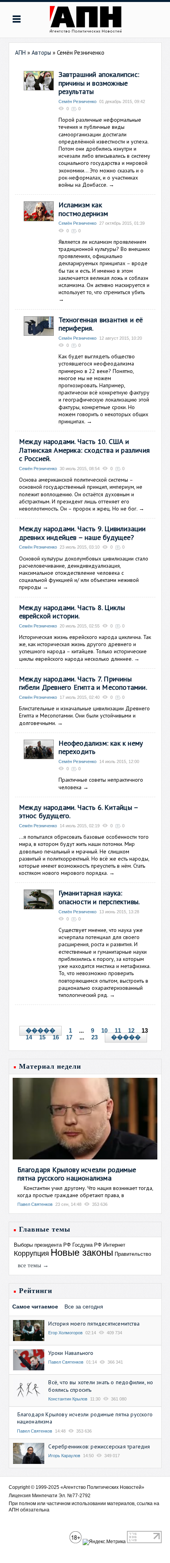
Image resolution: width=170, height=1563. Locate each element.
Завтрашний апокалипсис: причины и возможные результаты (99, 83)
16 (56, 1037)
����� (40, 1030)
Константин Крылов (67, 1399)
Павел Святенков (35, 1204)
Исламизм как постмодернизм (83, 209)
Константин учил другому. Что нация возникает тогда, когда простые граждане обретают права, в (85, 1191)
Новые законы (82, 1252)
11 (118, 1030)
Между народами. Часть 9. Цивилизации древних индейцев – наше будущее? (82, 533)
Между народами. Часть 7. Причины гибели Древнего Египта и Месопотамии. (83, 683)
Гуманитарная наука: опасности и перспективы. (99, 897)
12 (131, 1030)
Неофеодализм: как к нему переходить (101, 747)
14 (29, 1037)
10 (104, 1030)
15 (42, 1037)
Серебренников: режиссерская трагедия (99, 1446)
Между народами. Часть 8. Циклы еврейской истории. (72, 612)
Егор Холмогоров (65, 1332)
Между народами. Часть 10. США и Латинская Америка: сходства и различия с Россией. (84, 450)
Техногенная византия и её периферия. (101, 324)
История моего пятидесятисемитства (94, 1323)
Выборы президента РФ (42, 1245)
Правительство (133, 1254)
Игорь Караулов (64, 1455)
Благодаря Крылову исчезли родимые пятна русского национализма (76, 1174)
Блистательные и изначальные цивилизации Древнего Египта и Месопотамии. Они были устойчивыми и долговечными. (84, 715)
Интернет (114, 1245)
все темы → (33, 1265)
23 (94, 1037)
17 (69, 1037)
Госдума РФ (87, 1245)
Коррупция (31, 1253)
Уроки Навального (70, 1352)
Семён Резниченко (77, 101)
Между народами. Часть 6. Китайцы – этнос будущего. (78, 812)
